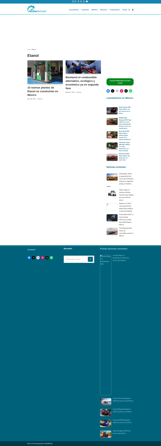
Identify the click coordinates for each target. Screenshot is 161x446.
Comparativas (115, 10)
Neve (29, 443)
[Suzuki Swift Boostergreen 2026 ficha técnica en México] (105, 424)
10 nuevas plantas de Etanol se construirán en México (42, 91)
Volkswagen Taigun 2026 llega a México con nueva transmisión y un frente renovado (124, 146)
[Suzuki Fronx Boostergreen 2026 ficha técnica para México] (105, 402)
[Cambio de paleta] (133, 10)
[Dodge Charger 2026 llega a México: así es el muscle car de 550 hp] (112, 111)
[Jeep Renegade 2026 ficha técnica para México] (105, 435)
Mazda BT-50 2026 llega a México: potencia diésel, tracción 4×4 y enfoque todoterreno (125, 135)
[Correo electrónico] (117, 91)
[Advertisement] (80, 28)
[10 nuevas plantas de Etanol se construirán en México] (45, 72)
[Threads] (126, 91)
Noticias (40, 99)
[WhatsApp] (130, 91)
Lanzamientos (74, 10)
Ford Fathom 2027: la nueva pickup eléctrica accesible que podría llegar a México (126, 219)
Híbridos (94, 10)
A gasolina (85, 10)
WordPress (48, 443)
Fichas (124, 10)
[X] (112, 91)
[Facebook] (108, 91)
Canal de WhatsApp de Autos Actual (120, 82)
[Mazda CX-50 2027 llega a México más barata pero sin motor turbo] (112, 158)
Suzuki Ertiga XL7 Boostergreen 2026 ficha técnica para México (121, 258)
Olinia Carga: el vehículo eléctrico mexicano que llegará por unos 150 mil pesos (126, 195)
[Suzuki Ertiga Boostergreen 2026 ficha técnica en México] (105, 413)
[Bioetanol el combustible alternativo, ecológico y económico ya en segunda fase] (83, 67)
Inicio (28, 49)
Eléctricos (103, 10)
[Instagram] (121, 91)
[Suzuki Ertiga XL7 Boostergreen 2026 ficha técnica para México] (105, 325)
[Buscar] (129, 9)
